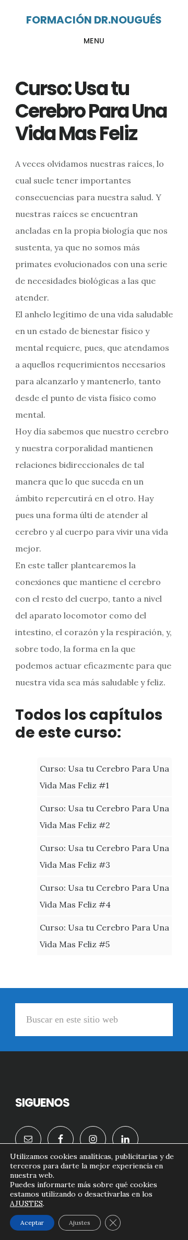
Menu (94, 41)
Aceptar (32, 1222)
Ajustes (79, 1222)
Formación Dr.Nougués (94, 20)
